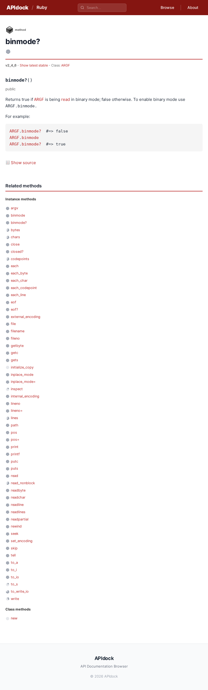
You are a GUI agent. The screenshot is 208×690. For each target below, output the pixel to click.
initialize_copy (22, 367)
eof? (14, 309)
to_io (15, 577)
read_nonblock (23, 483)
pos (14, 432)
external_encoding (25, 317)
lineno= (16, 411)
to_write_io (20, 591)
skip (14, 548)
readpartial (19, 519)
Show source (23, 162)
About (192, 7)
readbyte (18, 490)
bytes (15, 230)
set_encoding (21, 541)
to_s (14, 584)
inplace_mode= (23, 382)
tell (13, 555)
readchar (18, 497)
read (65, 99)
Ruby (42, 7)
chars (15, 237)
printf (15, 454)
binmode (30, 137)
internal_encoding (25, 396)
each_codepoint (24, 288)
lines (14, 418)
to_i (14, 570)
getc (14, 353)
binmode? (31, 131)
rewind (16, 526)
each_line (18, 295)
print (14, 447)
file (13, 324)
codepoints (20, 259)
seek (14, 534)
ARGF (65, 65)
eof (13, 302)
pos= (15, 439)
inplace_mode (22, 375)
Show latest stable (34, 65)
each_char (19, 280)
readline (17, 505)
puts (14, 468)
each (15, 266)
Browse (167, 7)
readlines (18, 512)
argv (14, 208)
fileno (15, 338)
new (14, 618)
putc (14, 461)
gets (14, 360)
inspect (17, 389)
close (15, 244)
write (15, 599)
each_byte (19, 273)
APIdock (17, 7)
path (14, 425)
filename (17, 331)
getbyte (17, 346)
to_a (14, 562)
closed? (17, 252)
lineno (15, 404)
